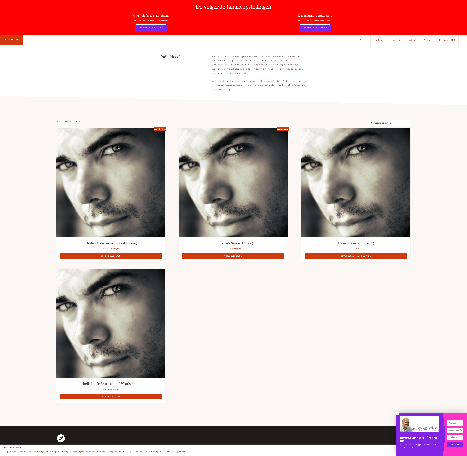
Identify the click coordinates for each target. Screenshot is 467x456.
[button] (463, 40)
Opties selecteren (111, 256)
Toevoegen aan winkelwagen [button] (356, 256)
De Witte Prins (12, 40)
